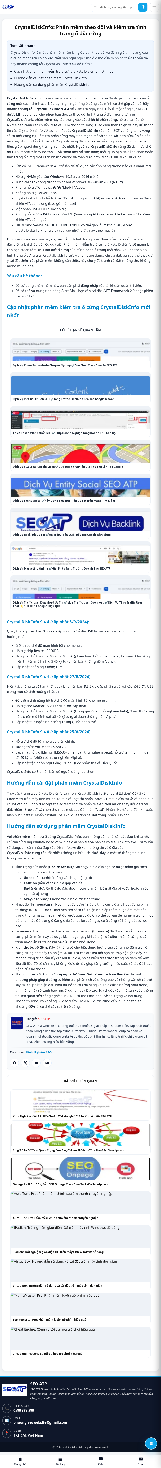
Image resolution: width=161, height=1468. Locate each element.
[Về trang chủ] (14, 1390)
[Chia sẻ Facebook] (14, 1063)
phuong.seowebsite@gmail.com (40, 1422)
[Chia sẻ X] (25, 1063)
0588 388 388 (23, 1410)
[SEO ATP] (8, 7)
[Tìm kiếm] (142, 7)
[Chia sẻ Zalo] (36, 1063)
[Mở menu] (154, 7)
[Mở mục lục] (151, 1443)
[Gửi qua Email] (47, 1063)
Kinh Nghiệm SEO (39, 1052)
